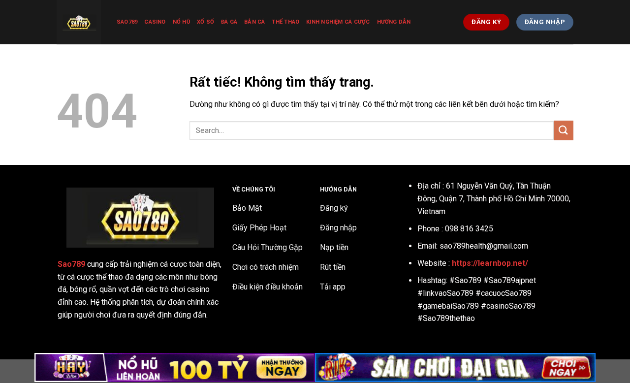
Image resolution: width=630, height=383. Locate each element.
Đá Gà (229, 22)
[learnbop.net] (79, 22)
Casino (154, 22)
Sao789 (127, 22)
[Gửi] (563, 130)
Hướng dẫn (394, 22)
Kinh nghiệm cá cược (338, 22)
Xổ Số (205, 22)
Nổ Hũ (181, 22)
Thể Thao (285, 22)
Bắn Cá (254, 22)
